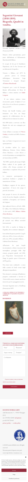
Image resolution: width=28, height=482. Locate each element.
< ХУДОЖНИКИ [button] (8, 333)
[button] (26, 457)
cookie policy (17, 423)
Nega (14, 474)
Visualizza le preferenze (14, 478)
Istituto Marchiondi (10, 83)
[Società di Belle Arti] (13, 4)
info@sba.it (18, 418)
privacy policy (7, 423)
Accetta (14, 470)
